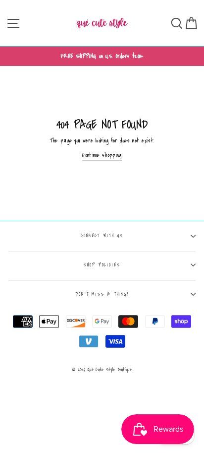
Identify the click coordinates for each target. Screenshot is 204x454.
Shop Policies (102, 264)
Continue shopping (101, 155)
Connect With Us (102, 235)
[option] (102, 56)
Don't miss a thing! (102, 294)
